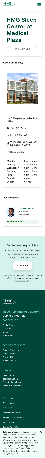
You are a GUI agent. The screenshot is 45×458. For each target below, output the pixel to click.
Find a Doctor (9, 325)
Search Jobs (8, 375)
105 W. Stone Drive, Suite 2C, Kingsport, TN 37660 (23, 143)
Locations (7, 328)
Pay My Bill (8, 357)
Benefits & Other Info (12, 385)
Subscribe (22, 265)
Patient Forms (9, 353)
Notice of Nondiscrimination (13, 413)
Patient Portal (22, 49)
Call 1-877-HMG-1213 (14, 316)
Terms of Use (8, 408)
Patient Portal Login (12, 350)
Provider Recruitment (12, 382)
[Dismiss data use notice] (40, 431)
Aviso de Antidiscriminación (13, 418)
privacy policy (25, 278)
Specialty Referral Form (11, 427)
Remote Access (8, 422)
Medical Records (10, 360)
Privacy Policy (8, 398)
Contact (6, 332)
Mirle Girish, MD (26, 208)
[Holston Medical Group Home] (19, 4)
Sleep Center (17, 152)
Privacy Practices (9, 403)
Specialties (8, 335)
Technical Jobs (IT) (11, 379)
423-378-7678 (18, 127)
